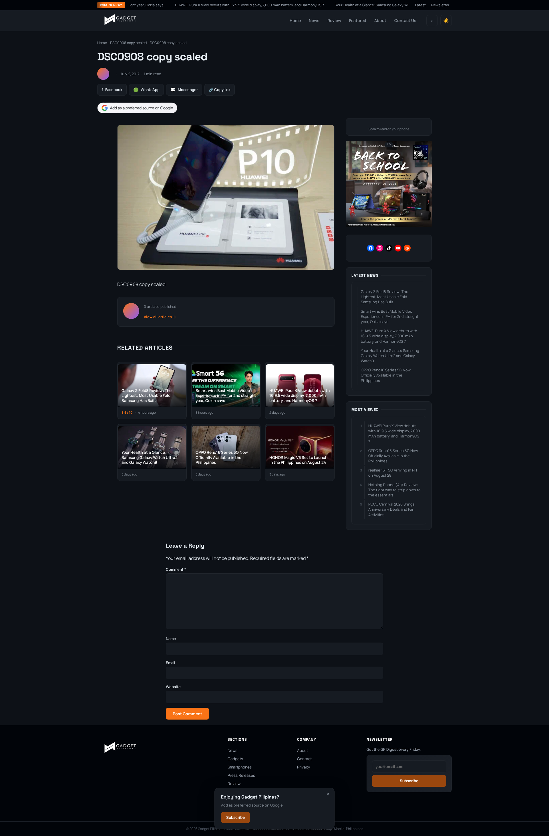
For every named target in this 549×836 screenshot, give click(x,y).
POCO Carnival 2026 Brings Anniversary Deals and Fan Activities (391, 509)
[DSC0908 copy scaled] (226, 270)
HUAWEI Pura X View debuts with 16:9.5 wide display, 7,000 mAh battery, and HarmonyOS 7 (222, 5)
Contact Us (405, 20)
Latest (420, 5)
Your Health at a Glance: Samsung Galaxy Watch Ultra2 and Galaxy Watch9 (370, 5)
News (314, 20)
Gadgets (235, 758)
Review (334, 20)
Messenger (184, 90)
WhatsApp (146, 90)
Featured (357, 20)
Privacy (303, 767)
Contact (304, 758)
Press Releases (241, 775)
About (380, 20)
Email (170, 662)
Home (295, 20)
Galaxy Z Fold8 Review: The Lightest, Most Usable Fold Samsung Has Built (384, 296)
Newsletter (440, 5)
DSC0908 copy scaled (128, 42)
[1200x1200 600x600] (389, 225)
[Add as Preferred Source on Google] (137, 108)
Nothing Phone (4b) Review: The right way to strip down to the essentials (394, 490)
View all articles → (160, 316)
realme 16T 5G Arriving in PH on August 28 (392, 472)
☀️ (446, 20)
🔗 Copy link (219, 89)
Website (173, 686)
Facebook (112, 90)
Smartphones (240, 767)
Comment (176, 569)
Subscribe (235, 817)
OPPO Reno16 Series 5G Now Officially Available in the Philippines (386, 375)
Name (171, 638)
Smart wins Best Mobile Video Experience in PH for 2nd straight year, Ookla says (389, 316)
